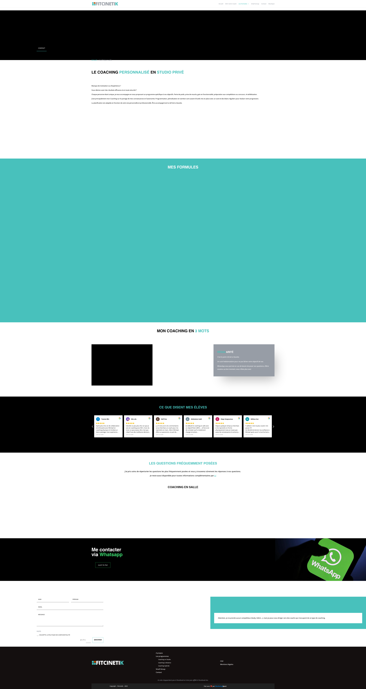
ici (215, 475)
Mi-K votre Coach (230, 4)
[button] (273, 427)
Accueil (221, 4)
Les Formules (243, 4)
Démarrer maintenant (118, 308)
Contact (263, 4)
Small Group (255, 4)
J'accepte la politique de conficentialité (54, 635)
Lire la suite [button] (100, 434)
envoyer (98, 640)
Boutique (271, 4)
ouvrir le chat (103, 565)
